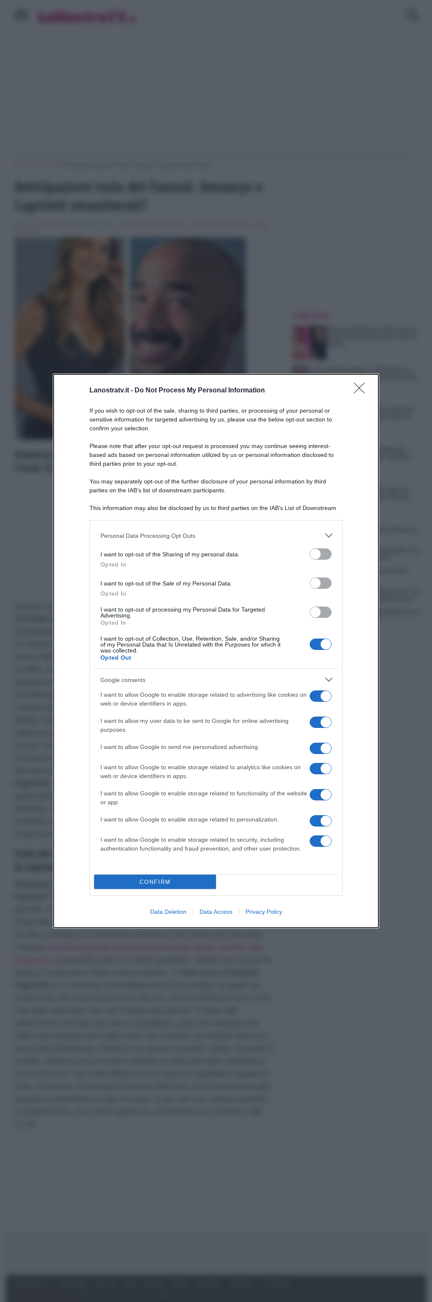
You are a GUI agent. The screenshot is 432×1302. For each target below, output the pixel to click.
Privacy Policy (264, 911)
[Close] (362, 391)
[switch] (321, 554)
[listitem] (216, 535)
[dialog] (216, 651)
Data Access (216, 911)
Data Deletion (168, 911)
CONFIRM (155, 882)
